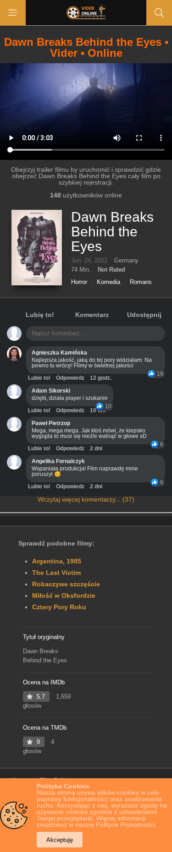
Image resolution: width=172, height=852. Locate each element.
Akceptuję (59, 839)
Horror (79, 282)
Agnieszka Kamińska (59, 352)
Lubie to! (39, 378)
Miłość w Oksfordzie (63, 595)
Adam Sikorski (51, 390)
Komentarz (92, 314)
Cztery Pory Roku (59, 607)
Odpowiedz (70, 378)
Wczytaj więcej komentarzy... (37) (86, 499)
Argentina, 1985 (56, 561)
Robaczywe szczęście (66, 584)
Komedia (108, 282)
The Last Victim (56, 572)
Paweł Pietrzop (51, 423)
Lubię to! (40, 314)
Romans (141, 282)
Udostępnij (144, 314)
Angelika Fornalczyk (58, 461)
